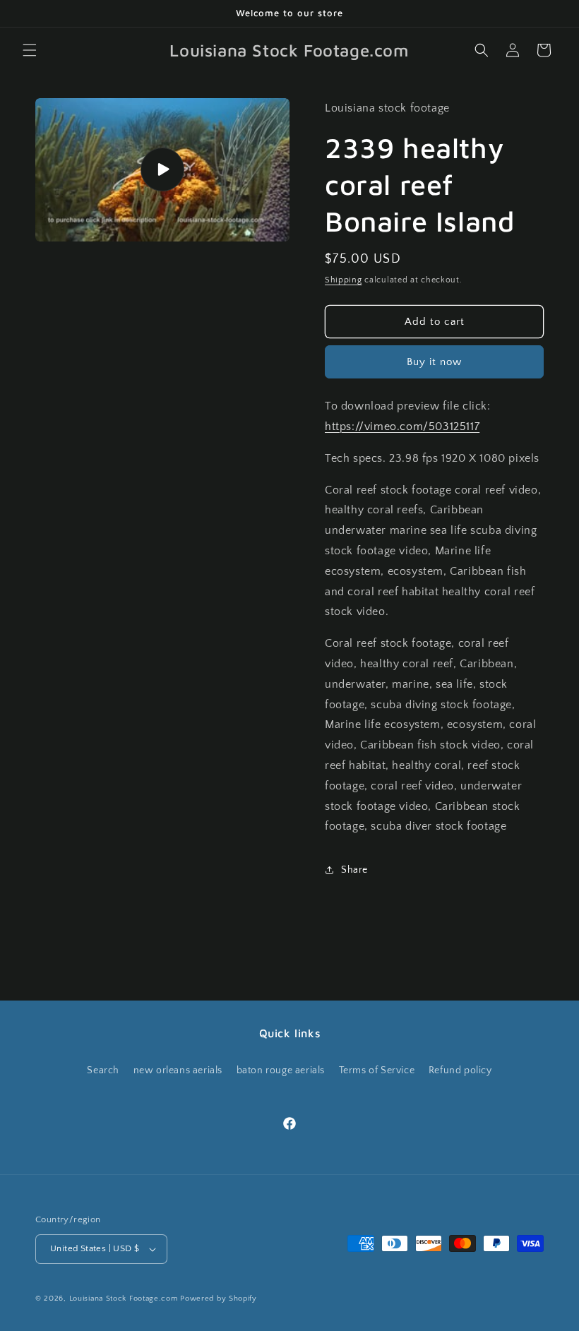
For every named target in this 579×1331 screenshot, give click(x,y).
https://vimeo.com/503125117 (402, 426)
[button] (29, 50)
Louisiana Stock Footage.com (123, 1298)
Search (103, 1070)
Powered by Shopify (218, 1298)
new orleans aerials (177, 1070)
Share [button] (354, 870)
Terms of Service (377, 1070)
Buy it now (434, 362)
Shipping (343, 280)
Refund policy (460, 1070)
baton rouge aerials (281, 1070)
